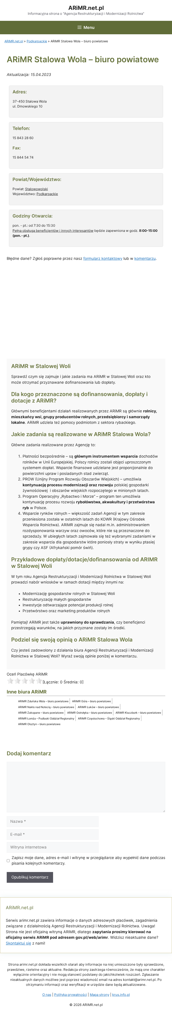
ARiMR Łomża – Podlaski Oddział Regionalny (46, 718)
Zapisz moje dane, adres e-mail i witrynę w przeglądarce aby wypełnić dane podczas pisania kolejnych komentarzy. (88, 860)
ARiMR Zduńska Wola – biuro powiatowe (43, 701)
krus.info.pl (121, 995)
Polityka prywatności (70, 995)
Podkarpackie (37, 41)
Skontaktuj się (18, 943)
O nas (46, 995)
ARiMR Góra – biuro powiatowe (91, 701)
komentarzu (145, 258)
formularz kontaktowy (102, 258)
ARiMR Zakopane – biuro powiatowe (41, 712)
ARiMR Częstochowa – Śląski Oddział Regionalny (109, 718)
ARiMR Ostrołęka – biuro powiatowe (89, 712)
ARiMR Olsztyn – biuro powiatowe (39, 724)
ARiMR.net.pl (86, 7)
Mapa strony (99, 995)
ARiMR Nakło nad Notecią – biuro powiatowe (46, 707)
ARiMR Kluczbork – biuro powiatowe (138, 712)
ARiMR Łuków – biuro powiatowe (98, 707)
